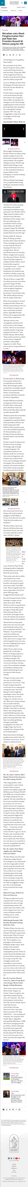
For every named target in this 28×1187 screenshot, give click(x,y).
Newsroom (4, 7)
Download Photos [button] (14, 149)
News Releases (4, 10)
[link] (14, 1078)
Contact (20, 10)
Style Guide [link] (8, 1125)
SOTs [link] (14, 122)
